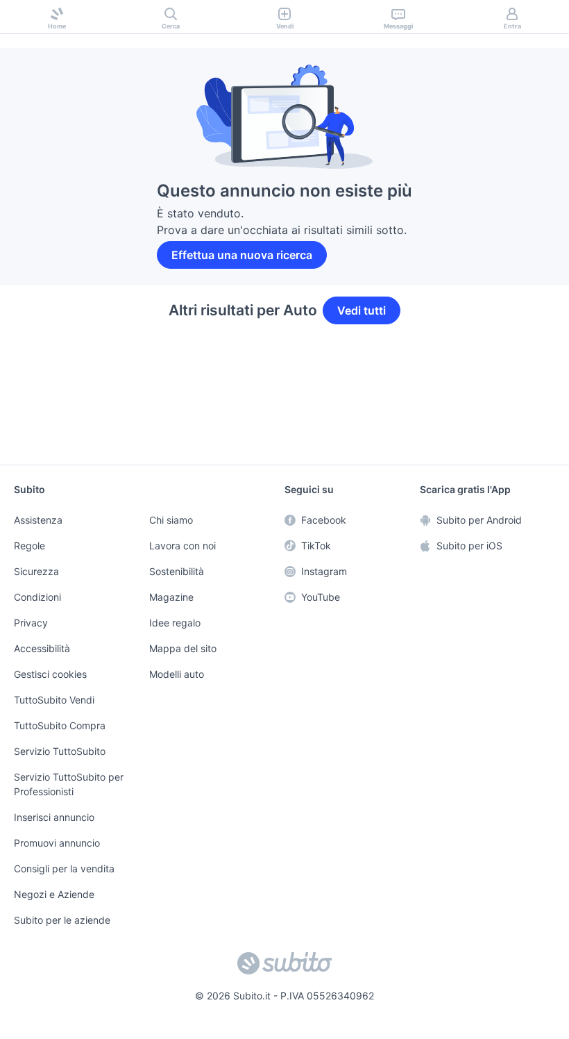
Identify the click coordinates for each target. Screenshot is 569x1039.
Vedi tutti (361, 310)
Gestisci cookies (48, 678)
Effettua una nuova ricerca (243, 255)
